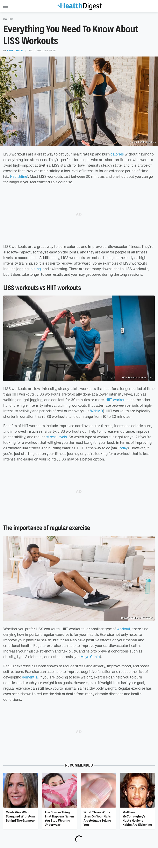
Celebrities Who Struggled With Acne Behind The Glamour (20, 816)
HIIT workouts (117, 399)
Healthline (18, 176)
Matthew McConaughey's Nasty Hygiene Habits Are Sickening (137, 818)
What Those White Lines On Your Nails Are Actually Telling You (97, 818)
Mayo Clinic (90, 656)
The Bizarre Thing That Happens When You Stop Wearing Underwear (59, 818)
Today (123, 448)
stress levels (56, 437)
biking (35, 268)
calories (117, 154)
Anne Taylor (15, 50)
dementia (30, 677)
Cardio (8, 19)
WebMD (96, 411)
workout (123, 629)
